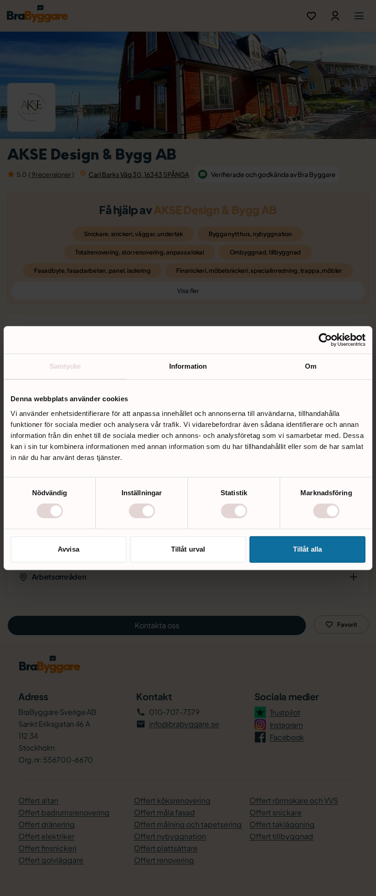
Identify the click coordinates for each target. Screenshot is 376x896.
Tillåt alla (307, 549)
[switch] (142, 510)
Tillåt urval (188, 549)
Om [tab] (310, 366)
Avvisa (68, 549)
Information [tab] (188, 366)
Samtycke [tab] (65, 366)
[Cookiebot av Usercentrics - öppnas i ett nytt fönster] (325, 340)
